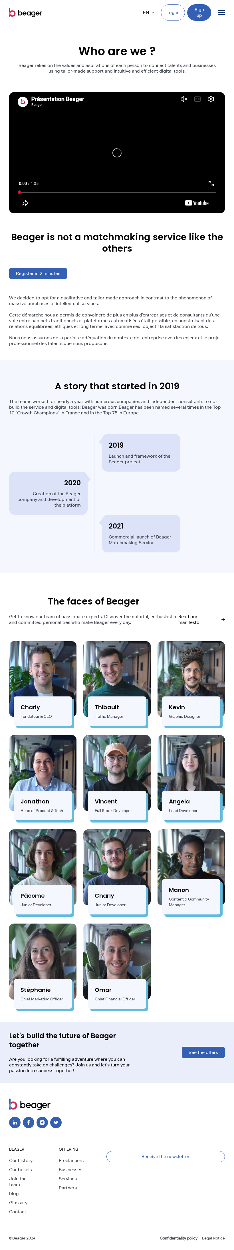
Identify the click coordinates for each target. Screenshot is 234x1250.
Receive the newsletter (165, 1156)
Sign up (199, 12)
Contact (17, 1211)
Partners (68, 1188)
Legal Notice (213, 1238)
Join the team (18, 1181)
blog (14, 1193)
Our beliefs (20, 1169)
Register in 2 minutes (38, 273)
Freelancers (71, 1160)
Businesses (70, 1169)
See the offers (203, 1052)
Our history (21, 1160)
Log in (172, 12)
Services (68, 1178)
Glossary (18, 1202)
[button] (148, 12)
